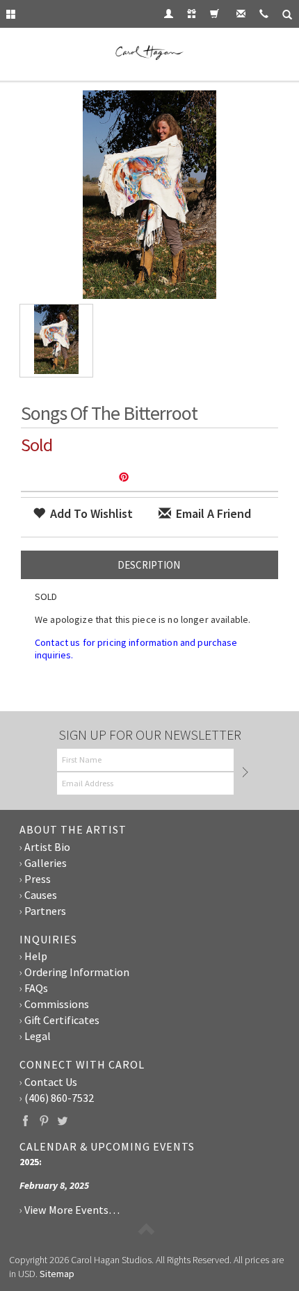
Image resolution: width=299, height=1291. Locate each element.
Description (149, 564)
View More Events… (72, 1210)
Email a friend (212, 513)
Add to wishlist (90, 513)
